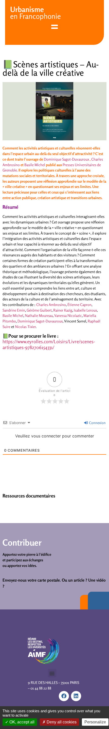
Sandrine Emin (14, 310)
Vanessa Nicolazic (68, 315)
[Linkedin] (76, 696)
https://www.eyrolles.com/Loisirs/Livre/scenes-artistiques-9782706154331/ (49, 344)
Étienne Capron (79, 304)
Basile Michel (34, 165)
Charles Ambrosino (51, 304)
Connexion (97, 422)
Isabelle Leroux (85, 310)
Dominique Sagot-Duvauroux (66, 159)
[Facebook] (64, 696)
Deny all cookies (61, 722)
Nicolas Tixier (25, 326)
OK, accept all (21, 722)
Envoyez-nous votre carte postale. (32, 580)
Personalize (95, 722)
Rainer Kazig (62, 310)
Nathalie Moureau (39, 315)
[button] (52, 673)
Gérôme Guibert (39, 310)
